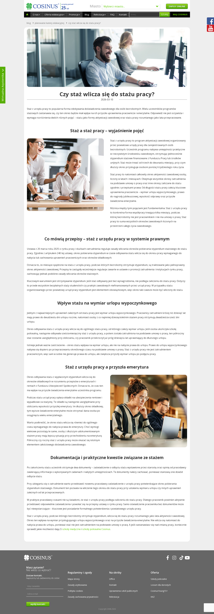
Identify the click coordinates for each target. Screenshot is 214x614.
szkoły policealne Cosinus (96, 529)
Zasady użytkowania (77, 585)
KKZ (153, 596)
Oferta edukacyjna (54, 14)
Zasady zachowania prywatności (83, 596)
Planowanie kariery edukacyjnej (49, 23)
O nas (36, 14)
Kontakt (123, 14)
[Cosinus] (42, 6)
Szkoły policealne (159, 579)
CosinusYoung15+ (159, 590)
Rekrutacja (99, 14)
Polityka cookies (75, 590)
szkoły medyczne (71, 529)
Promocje (74, 14)
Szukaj (164, 14)
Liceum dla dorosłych (161, 585)
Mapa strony (74, 579)
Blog (87, 14)
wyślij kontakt (37, 604)
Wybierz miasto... (114, 6)
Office (112, 579)
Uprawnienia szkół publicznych (123, 590)
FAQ (112, 14)
